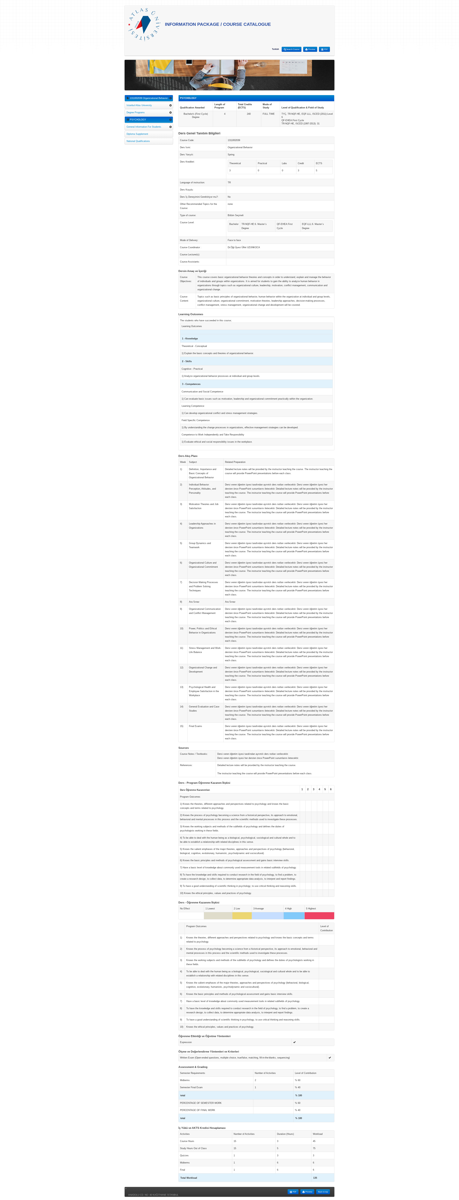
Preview (311, 49)
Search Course (292, 49)
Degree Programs (136, 112)
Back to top (323, 1192)
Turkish (275, 49)
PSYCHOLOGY (137, 119)
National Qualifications (138, 141)
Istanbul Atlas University (139, 105)
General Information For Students (144, 126)
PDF (325, 49)
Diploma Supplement (137, 134)
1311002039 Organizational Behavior (148, 98)
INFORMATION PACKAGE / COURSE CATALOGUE (217, 24)
